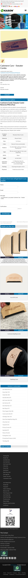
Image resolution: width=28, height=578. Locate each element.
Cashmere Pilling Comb (22, 221)
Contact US (11, 574)
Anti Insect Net (6, 400)
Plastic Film (5, 432)
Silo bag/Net (6, 474)
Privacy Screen (6, 427)
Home (4, 572)
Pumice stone (6, 499)
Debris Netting (7, 488)
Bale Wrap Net (6, 472)
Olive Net (5, 422)
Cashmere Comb (23, 22)
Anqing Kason (14, 564)
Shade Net (5, 394)
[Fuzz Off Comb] (14, 292)
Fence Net (5, 392)
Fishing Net (5, 435)
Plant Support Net (7, 411)
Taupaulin (5, 486)
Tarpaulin (5, 424)
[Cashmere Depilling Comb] (14, 329)
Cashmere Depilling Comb (14, 333)
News (19, 572)
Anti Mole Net (6, 405)
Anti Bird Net (6, 397)
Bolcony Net (6, 490)
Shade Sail (5, 484)
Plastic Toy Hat (7, 476)
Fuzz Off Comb (14, 297)
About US (9, 572)
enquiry (7, 94)
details (7, 257)
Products (15, 572)
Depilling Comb (14, 379)
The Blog (5, 441)
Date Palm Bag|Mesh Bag (9, 419)
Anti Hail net (6, 403)
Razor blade (6, 501)
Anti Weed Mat (6, 389)
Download (5, 574)
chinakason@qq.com (16, 3)
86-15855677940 (6, 3)
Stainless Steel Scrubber (9, 503)
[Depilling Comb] (14, 374)
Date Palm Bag (6, 497)
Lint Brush (5, 505)
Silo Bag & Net (6, 416)
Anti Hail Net (6, 462)
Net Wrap (5, 408)
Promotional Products (12, 22)
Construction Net (7, 413)
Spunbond (5, 430)
